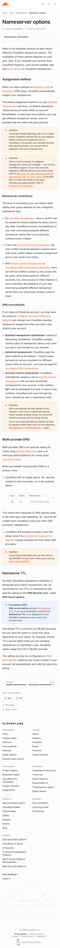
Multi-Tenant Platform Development (13, 861)
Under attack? (9, 754)
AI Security (8, 848)
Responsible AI (40, 783)
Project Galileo (10, 770)
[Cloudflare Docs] (5, 4)
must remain (14, 68)
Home (4, 13)
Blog (4, 827)
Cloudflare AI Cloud (12, 843)
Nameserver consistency (21, 186)
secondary (8, 91)
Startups (6, 750)
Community (38, 811)
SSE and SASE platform (14, 839)
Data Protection (40, 778)
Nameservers (21, 13)
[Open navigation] (55, 4)
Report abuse (39, 791)
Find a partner (9, 746)
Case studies (9, 811)
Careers (36, 738)
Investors (37, 742)
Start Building (9, 874)
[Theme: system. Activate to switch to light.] (49, 4)
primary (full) (43, 87)
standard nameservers (21, 218)
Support (6, 819)
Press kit (36, 750)
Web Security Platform (14, 866)
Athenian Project (11, 774)
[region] (31, 499)
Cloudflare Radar (11, 807)
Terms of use (27, 936)
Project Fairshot (10, 786)
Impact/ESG (8, 790)
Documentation (40, 803)
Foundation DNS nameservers (21, 368)
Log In (5, 878)
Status (5, 815)
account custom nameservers (33, 244)
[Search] (42, 4)
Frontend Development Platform (14, 853)
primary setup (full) (26, 451)
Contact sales (9, 738)
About (35, 734)
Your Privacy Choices (31, 942)
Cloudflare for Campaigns (9, 780)
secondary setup (11, 459)
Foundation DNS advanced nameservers (27, 267)
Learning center (40, 807)
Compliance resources (44, 770)
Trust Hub (37, 774)
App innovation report (13, 803)
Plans (5, 734)
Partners (6, 742)
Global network (40, 754)
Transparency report (43, 787)
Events (5, 823)
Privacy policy (20, 934)
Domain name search (13, 758)
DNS (11, 13)
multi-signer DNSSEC (19, 561)
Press (35, 746)
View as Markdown (37, 29)
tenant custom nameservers (26, 263)
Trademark (40, 936)
